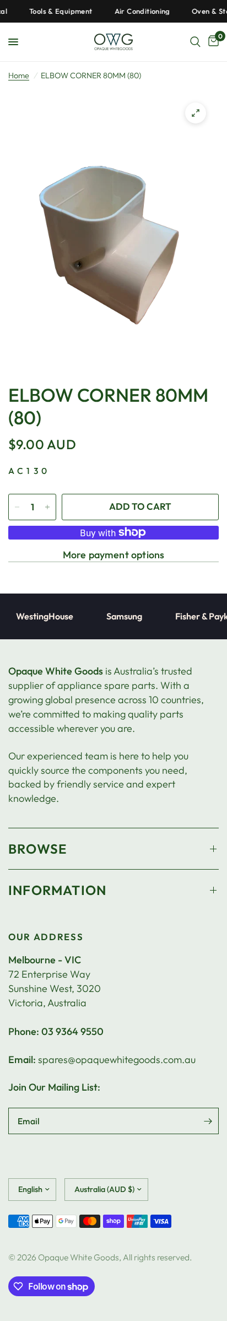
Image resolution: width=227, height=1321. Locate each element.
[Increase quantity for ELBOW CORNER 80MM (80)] (47, 507)
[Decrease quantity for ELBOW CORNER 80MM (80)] (17, 507)
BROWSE (37, 848)
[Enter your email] (208, 1121)
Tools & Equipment (55, 11)
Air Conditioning (135, 11)
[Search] (195, 42)
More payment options (114, 554)
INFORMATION (57, 890)
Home (18, 75)
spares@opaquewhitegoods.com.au (117, 1059)
